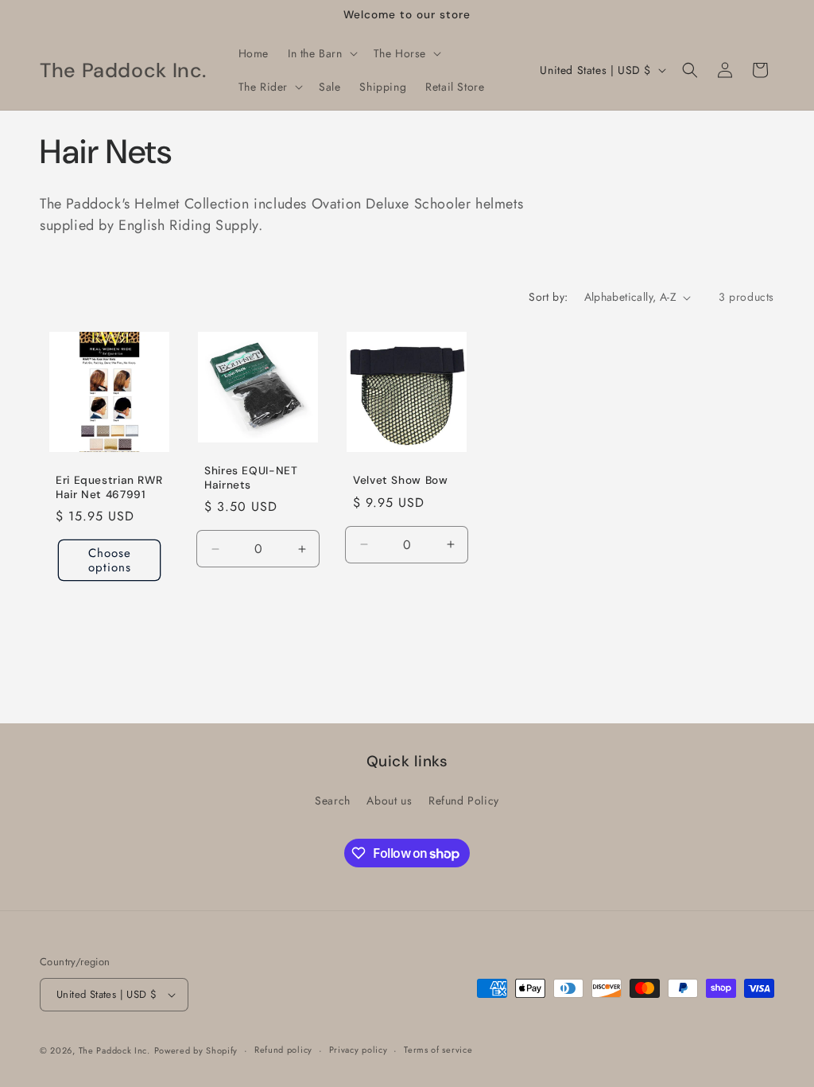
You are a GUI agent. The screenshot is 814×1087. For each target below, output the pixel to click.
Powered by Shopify (196, 1050)
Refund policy (283, 1049)
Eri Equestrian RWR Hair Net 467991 (109, 488)
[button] (321, 53)
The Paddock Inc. (114, 1050)
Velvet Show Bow (400, 481)
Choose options (109, 561)
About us (389, 800)
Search (333, 800)
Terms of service (438, 1049)
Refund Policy (463, 800)
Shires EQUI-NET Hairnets (250, 479)
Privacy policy (358, 1049)
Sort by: (548, 297)
